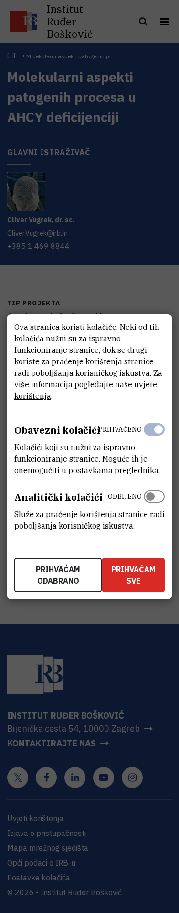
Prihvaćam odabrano (58, 575)
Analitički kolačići (58, 497)
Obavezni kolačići (57, 430)
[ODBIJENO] (154, 509)
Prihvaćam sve (133, 575)
